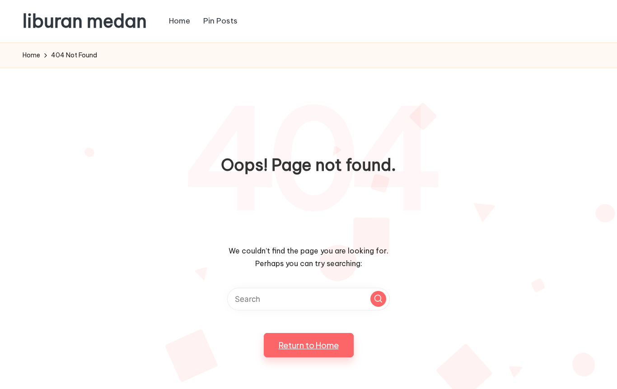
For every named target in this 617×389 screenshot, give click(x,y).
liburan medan (85, 21)
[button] (378, 299)
